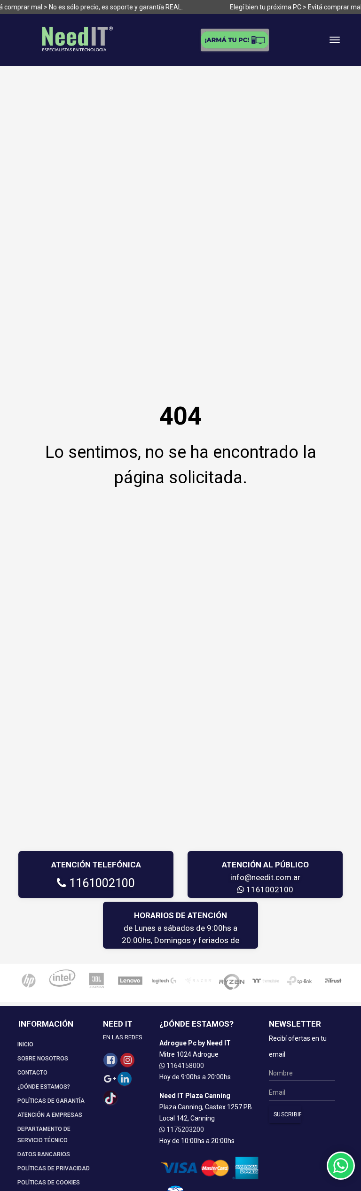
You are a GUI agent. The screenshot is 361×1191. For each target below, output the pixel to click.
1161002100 (100, 883)
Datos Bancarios (43, 1154)
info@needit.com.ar (265, 877)
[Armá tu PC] (235, 40)
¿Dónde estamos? (43, 1086)
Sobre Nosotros (42, 1058)
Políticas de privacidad (53, 1168)
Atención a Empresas (49, 1115)
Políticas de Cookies (48, 1182)
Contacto (32, 1072)
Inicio (25, 1044)
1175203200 (184, 1129)
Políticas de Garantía (51, 1101)
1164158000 (184, 1065)
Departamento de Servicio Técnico (44, 1135)
